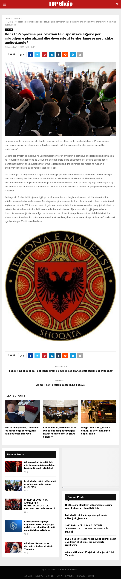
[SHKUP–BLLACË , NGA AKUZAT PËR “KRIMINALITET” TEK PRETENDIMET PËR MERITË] (13, 504)
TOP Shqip (61, 4)
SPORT (91, 576)
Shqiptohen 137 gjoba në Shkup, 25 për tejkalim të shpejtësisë (95, 430)
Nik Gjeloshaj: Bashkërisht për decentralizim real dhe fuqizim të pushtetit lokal (39, 465)
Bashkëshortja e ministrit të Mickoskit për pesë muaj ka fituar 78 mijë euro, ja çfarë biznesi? (59, 432)
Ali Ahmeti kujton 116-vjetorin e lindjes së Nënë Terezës (38, 546)
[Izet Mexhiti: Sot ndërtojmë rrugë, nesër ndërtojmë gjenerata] (13, 485)
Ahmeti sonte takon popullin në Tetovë (60, 384)
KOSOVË (39, 576)
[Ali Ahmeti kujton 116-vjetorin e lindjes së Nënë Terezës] (13, 547)
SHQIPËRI (50, 576)
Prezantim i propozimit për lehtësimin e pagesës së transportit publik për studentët (60, 370)
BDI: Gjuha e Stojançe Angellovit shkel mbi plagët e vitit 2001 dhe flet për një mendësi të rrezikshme (39, 526)
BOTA (59, 576)
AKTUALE (9, 30)
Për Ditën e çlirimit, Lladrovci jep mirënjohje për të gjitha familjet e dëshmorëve (21, 430)
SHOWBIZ (81, 576)
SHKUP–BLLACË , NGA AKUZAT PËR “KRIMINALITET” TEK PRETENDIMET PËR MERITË (39, 504)
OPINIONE (69, 576)
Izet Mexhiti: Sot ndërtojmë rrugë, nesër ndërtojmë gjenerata (40, 484)
